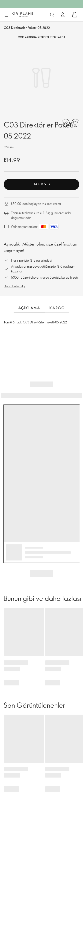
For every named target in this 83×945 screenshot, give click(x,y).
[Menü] (6, 15)
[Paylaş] (66, 123)
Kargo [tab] (57, 307)
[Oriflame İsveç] (22, 14)
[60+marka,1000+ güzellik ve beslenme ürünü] (52, 14)
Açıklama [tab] (29, 307)
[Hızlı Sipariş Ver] (75, 15)
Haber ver (41, 184)
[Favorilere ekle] (75, 123)
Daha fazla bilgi (14, 286)
